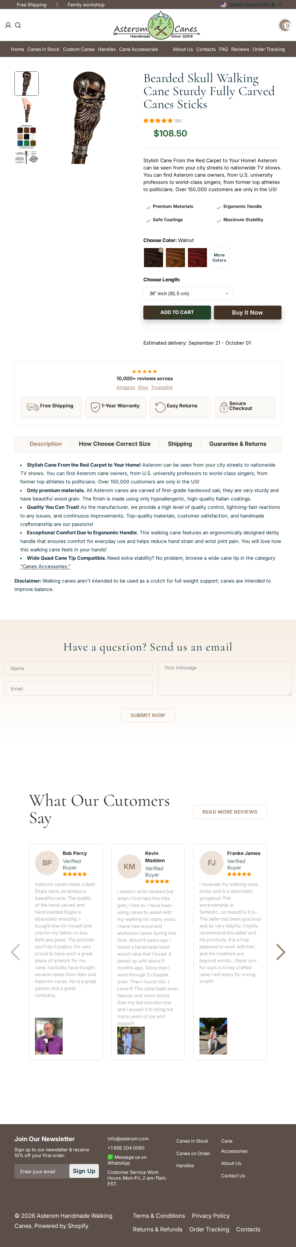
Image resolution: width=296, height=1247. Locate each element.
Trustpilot (162, 387)
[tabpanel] (148, 527)
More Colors (219, 257)
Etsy (143, 387)
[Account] (9, 25)
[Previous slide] (16, 952)
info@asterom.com (128, 1138)
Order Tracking (209, 1229)
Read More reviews (230, 812)
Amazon (125, 387)
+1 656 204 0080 (126, 1148)
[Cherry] (197, 257)
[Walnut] (153, 257)
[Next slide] (280, 952)
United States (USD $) (252, 5)
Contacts (248, 1229)
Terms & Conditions (159, 1215)
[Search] (17, 25)
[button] (158, 120)
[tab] (46, 444)
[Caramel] (175, 257)
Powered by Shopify (61, 1225)
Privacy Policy (211, 1215)
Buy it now (247, 312)
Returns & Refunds (157, 1229)
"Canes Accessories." (45, 566)
